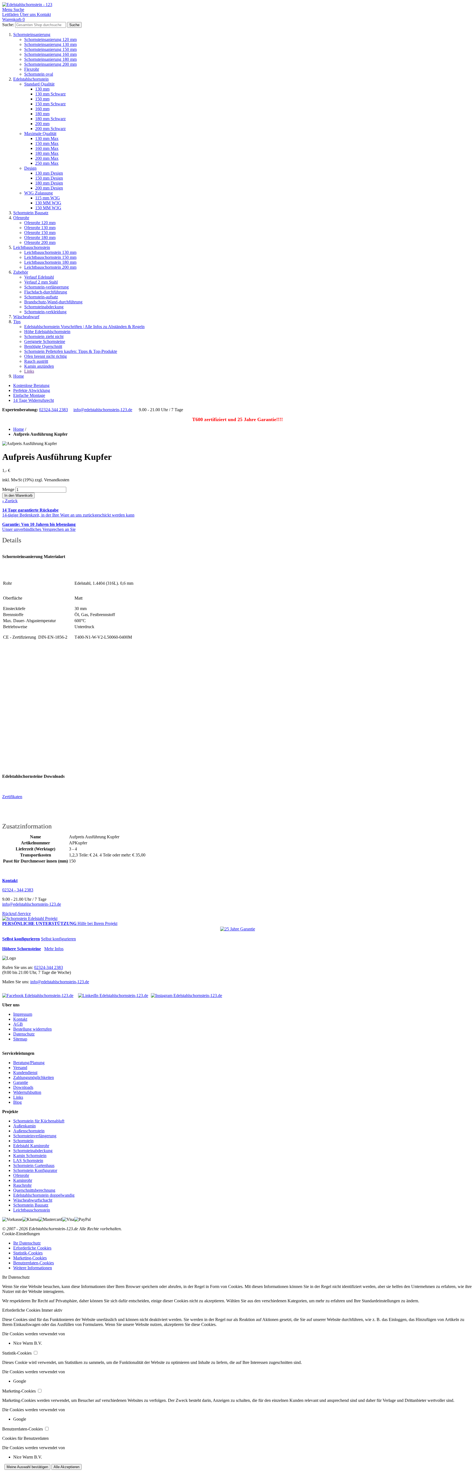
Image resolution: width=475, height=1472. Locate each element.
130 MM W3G (48, 203)
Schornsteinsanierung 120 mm (50, 39)
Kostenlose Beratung (31, 385)
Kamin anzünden (39, 366)
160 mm (42, 108)
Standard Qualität (39, 84)
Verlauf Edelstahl (39, 277)
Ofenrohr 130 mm (40, 227)
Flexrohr (31, 69)
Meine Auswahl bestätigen (27, 1467)
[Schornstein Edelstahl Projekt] (29, 918)
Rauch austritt (36, 361)
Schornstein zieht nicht (43, 336)
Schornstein (23, 1140)
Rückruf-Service (16, 913)
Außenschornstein (29, 1130)
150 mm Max (47, 143)
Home (18, 376)
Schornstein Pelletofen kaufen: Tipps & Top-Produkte (70, 351)
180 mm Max (47, 153)
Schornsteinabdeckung (43, 306)
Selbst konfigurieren (58, 939)
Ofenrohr (21, 217)
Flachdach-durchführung (45, 292)
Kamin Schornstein (29, 1155)
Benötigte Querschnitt (43, 346)
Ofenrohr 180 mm (40, 237)
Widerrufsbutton (27, 1092)
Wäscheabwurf (26, 316)
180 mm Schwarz (50, 118)
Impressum (22, 1014)
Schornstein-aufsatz (41, 297)
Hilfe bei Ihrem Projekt (97, 923)
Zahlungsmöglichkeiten (33, 1077)
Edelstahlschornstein (31, 79)
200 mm (42, 123)
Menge (8, 489)
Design (30, 168)
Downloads (23, 1087)
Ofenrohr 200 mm (40, 242)
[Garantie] (237, 929)
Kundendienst (25, 1072)
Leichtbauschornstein (31, 247)
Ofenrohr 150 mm (40, 232)
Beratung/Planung (29, 1062)
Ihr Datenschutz (27, 1243)
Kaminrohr (22, 1180)
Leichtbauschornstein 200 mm (50, 267)
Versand (20, 1067)
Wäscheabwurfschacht (32, 1200)
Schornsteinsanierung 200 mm (50, 64)
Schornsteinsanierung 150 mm (50, 49)
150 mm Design (49, 178)
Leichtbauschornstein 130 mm (50, 252)
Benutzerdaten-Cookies (33, 1262)
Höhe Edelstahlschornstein (47, 331)
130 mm (42, 89)
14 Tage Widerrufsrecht (33, 400)
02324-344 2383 (53, 409)
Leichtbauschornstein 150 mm (50, 257)
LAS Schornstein (28, 1160)
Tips (17, 321)
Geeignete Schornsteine (44, 341)
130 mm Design (49, 173)
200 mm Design (49, 188)
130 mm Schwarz (50, 94)
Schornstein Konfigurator (35, 1170)
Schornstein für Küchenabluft (38, 1121)
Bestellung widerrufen (32, 1029)
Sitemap (20, 1039)
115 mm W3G (47, 198)
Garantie (20, 1082)
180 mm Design (49, 183)
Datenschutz (24, 1034)
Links (29, 371)
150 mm (42, 99)
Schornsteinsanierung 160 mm (50, 54)
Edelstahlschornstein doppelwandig (43, 1195)
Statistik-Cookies (28, 1253)
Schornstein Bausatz (30, 212)
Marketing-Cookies (30, 1258)
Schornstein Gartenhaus (33, 1165)
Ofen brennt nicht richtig (45, 356)
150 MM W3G (48, 207)
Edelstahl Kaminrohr (31, 1145)
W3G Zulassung (38, 193)
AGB (18, 1024)
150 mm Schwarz (50, 103)
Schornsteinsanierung (31, 34)
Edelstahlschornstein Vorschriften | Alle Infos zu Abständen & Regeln (84, 326)
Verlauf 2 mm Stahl (41, 282)
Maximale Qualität (40, 133)
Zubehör (20, 272)
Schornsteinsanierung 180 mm (50, 59)
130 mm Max (47, 138)
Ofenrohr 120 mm (40, 222)
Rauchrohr (22, 1185)
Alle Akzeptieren (66, 1467)
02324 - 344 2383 (17, 890)
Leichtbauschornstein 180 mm (50, 262)
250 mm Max (47, 163)
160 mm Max (47, 148)
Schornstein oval (38, 74)
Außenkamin (24, 1126)
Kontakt (20, 1019)
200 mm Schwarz (50, 128)
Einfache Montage (29, 395)
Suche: (8, 24)
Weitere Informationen (32, 1267)
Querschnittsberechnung (34, 1190)
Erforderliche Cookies (32, 1248)
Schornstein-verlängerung (46, 287)
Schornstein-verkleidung (45, 311)
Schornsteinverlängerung (34, 1135)
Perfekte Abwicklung (31, 390)
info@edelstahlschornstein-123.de (102, 409)
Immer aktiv (52, 1310)
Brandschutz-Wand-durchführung (53, 302)
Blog (17, 1102)
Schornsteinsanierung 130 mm (50, 44)
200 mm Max (47, 158)
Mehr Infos (53, 948)
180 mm (42, 113)
